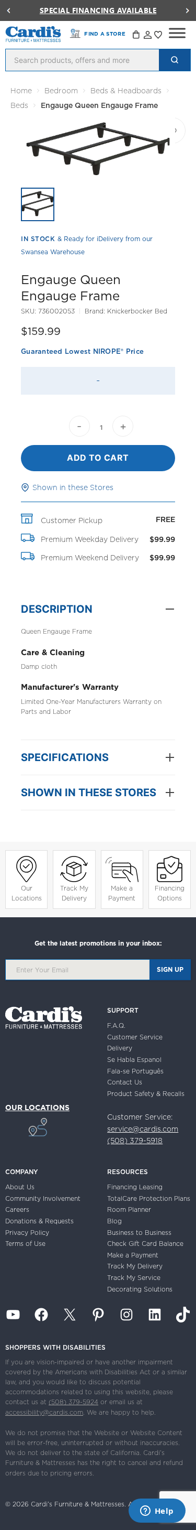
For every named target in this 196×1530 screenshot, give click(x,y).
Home (21, 90)
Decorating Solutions (139, 1289)
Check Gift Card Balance (145, 1243)
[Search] (174, 60)
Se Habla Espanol (134, 1059)
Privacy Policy (27, 1232)
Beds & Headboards (126, 90)
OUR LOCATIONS (37, 1107)
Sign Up (170, 969)
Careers (17, 1209)
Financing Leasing (135, 1186)
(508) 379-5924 (73, 1401)
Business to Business (139, 1232)
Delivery (119, 1048)
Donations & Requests (39, 1221)
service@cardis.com (142, 1129)
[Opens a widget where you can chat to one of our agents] (157, 1512)
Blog (114, 1221)
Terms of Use (25, 1243)
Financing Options (170, 893)
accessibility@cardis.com (44, 1412)
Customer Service (135, 1037)
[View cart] (137, 36)
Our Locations (26, 893)
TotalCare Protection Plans (148, 1198)
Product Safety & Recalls (146, 1093)
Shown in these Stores (72, 487)
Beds (19, 105)
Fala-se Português (135, 1071)
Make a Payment (121, 893)
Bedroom (61, 90)
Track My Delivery (74, 893)
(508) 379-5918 (135, 1140)
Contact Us (124, 1082)
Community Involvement (42, 1198)
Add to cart (98, 457)
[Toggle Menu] (177, 33)
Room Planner (129, 1209)
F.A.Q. (116, 1025)
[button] (8, 10)
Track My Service (133, 1277)
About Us (19, 1186)
